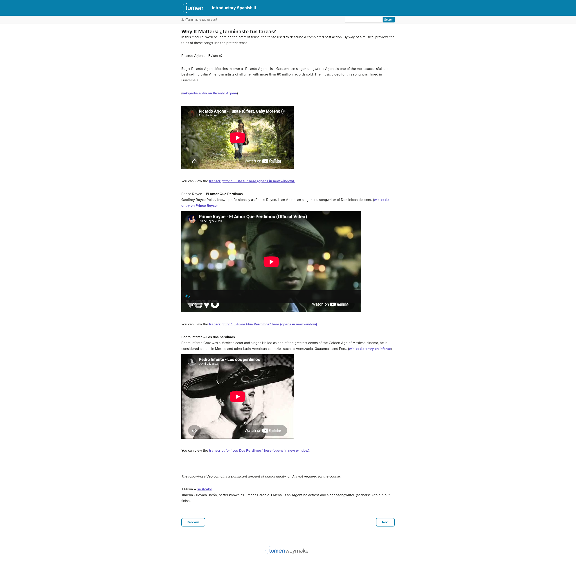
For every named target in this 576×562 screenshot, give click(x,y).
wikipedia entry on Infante (370, 349)
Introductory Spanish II (234, 7)
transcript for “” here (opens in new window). (252, 181)
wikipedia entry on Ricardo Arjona (209, 93)
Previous (193, 522)
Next (385, 522)
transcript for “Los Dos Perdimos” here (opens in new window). (259, 450)
